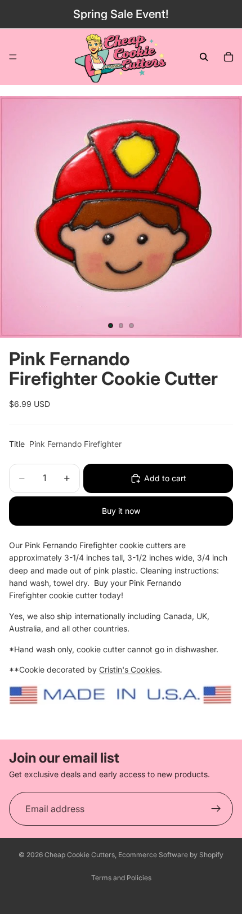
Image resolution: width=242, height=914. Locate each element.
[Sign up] (216, 809)
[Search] (203, 56)
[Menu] (13, 57)
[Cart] (228, 56)
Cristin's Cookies (129, 669)
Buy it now (121, 511)
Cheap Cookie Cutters (79, 854)
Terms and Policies (121, 877)
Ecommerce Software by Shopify (170, 854)
